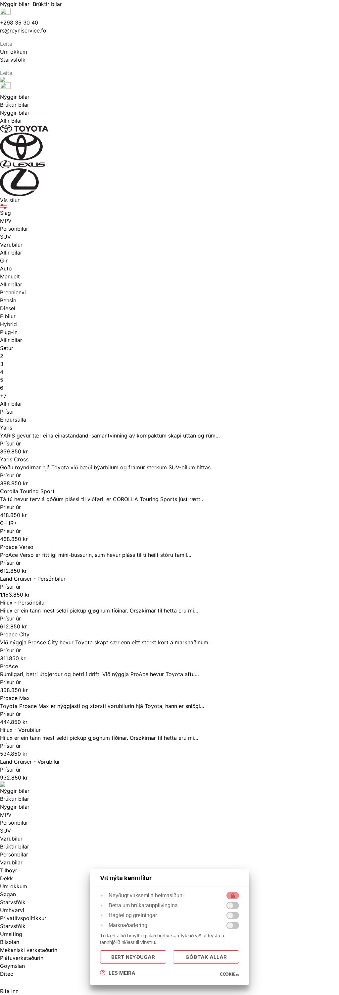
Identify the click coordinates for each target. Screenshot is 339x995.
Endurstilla (13, 419)
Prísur (7, 411)
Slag (5, 212)
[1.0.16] (229, 974)
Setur (6, 348)
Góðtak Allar (206, 957)
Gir (4, 260)
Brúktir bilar (48, 4)
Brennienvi (13, 292)
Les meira (122, 973)
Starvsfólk (12, 926)
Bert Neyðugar (133, 957)
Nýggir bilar (16, 4)
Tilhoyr (8, 870)
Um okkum (13, 886)
